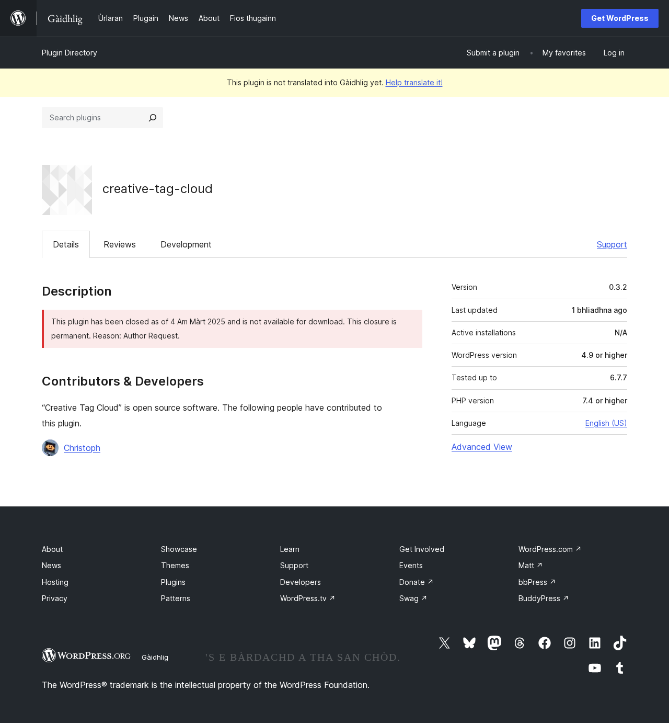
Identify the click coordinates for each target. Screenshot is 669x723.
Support (612, 244)
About (52, 549)
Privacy (54, 598)
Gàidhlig (155, 657)
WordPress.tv (308, 598)
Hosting (55, 582)
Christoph (82, 448)
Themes (175, 565)
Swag (413, 598)
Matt (530, 565)
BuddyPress (543, 598)
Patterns (175, 598)
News (51, 565)
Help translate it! (414, 82)
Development (186, 244)
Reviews (119, 244)
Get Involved (421, 549)
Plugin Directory (69, 52)
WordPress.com (550, 549)
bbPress (537, 582)
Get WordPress (620, 18)
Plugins (173, 582)
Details (66, 244)
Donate (416, 582)
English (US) (606, 423)
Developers (300, 582)
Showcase (179, 549)
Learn (289, 549)
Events (411, 565)
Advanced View (482, 447)
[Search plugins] (152, 117)
